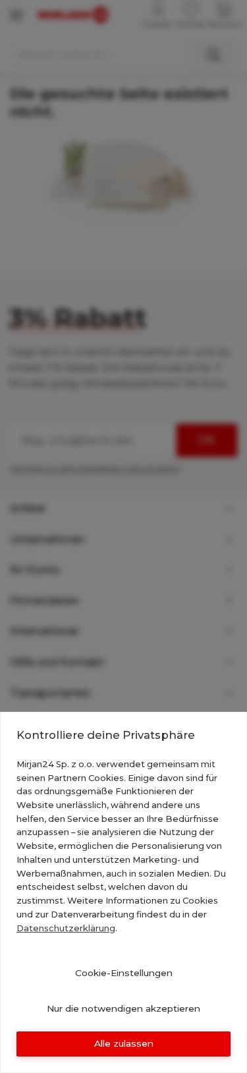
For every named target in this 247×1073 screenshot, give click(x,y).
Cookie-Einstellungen (124, 973)
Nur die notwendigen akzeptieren (123, 1008)
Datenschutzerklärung (65, 928)
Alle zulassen (123, 1043)
